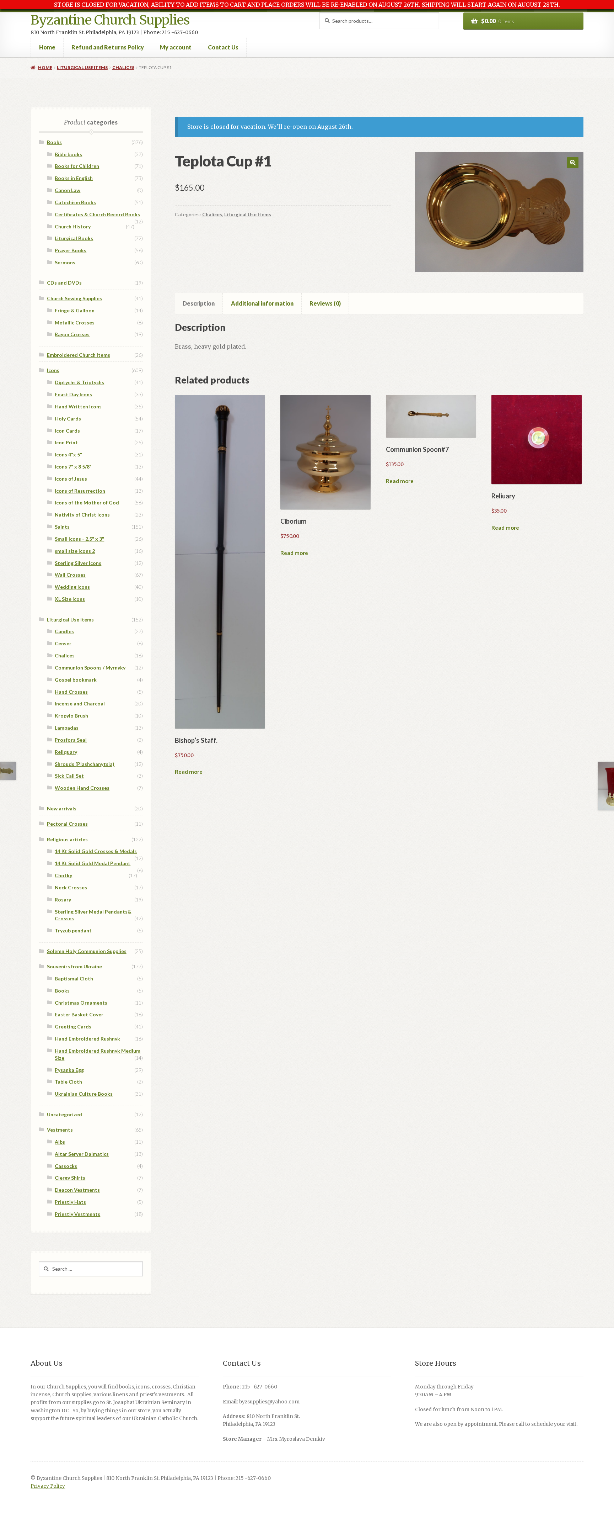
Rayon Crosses (72, 334)
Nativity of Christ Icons (82, 515)
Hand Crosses (71, 692)
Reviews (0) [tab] (325, 303)
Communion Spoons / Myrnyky (90, 668)
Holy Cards (68, 419)
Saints (62, 527)
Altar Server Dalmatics (82, 1154)
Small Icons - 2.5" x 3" (79, 539)
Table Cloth (68, 1082)
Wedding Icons (72, 587)
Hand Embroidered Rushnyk (87, 1039)
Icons (53, 370)
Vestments (60, 1130)
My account (176, 47)
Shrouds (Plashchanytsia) (84, 764)
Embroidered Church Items (78, 355)
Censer (63, 643)
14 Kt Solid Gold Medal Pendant (92, 863)
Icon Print (66, 442)
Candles (64, 631)
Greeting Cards (73, 1026)
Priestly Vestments (77, 1214)
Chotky (63, 875)
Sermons (65, 262)
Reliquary (66, 752)
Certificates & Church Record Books (97, 214)
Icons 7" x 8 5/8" (73, 467)
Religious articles (67, 839)
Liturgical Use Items (82, 67)
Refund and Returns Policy (107, 47)
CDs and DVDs (64, 283)
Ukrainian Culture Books (84, 1094)
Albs (60, 1142)
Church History (73, 226)
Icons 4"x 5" (68, 454)
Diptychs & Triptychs (79, 382)
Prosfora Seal (71, 740)
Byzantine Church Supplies (110, 20)
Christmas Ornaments (81, 1003)
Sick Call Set (69, 776)
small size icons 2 (75, 551)
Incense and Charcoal (80, 703)
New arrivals (61, 808)
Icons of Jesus (71, 479)
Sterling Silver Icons (78, 563)
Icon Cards (67, 431)
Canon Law (67, 190)
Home (47, 47)
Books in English (74, 178)
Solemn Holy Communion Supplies (86, 951)
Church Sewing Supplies (74, 298)
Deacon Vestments (77, 1190)
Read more (189, 771)
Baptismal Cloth (74, 978)
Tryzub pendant (73, 930)
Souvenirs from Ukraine (74, 966)
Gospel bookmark (76, 680)
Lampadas (67, 728)
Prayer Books (70, 250)
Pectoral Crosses (67, 824)
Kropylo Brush (71, 716)
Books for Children (77, 166)
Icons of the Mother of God (87, 502)
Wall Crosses (70, 575)
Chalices (123, 67)
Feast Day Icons (73, 394)
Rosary (63, 899)
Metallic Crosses (75, 322)
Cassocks (66, 1166)
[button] (572, 162)
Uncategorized (64, 1114)
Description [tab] (199, 303)
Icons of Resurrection (80, 491)
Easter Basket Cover (79, 1014)
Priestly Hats (70, 1202)
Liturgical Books (74, 238)
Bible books (68, 154)
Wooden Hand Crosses (82, 788)
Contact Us (223, 47)
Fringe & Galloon (75, 310)
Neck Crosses (71, 887)
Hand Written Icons (78, 406)
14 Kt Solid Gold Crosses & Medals (96, 851)
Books (54, 142)
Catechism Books (75, 202)
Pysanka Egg (69, 1070)
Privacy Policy (48, 1486)
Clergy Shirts (70, 1178)
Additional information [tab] (262, 303)
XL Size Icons (70, 599)
